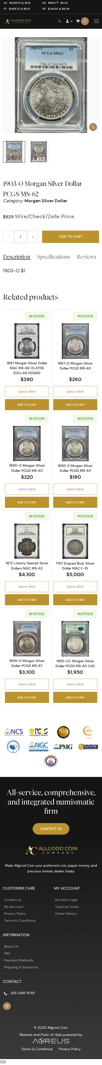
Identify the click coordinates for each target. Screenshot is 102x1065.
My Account (13, 906)
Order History (66, 913)
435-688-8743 (23, 993)
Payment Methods (18, 960)
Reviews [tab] (86, 257)
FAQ (7, 953)
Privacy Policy (15, 913)
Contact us (13, 900)
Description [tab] (16, 257)
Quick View (26, 391)
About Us (11, 946)
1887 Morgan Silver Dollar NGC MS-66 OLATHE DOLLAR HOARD (27, 368)
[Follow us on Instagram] (7, 1006)
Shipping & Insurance (21, 967)
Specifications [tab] (53, 257)
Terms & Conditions (19, 920)
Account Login (66, 900)
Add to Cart (70, 236)
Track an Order (67, 906)
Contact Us (51, 828)
